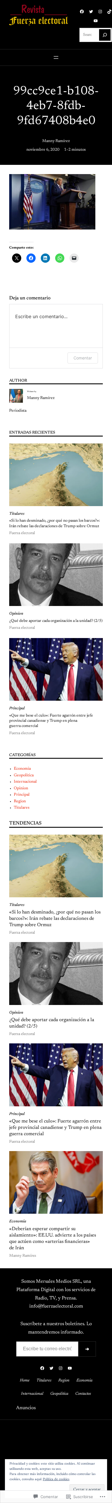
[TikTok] (109, 11)
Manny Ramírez (56, 141)
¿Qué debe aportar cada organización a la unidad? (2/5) (56, 621)
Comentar (83, 357)
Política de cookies (56, 1479)
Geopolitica (24, 775)
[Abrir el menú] (56, 57)
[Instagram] (100, 11)
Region (20, 801)
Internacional (25, 782)
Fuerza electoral (22, 533)
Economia (22, 769)
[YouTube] (95, 20)
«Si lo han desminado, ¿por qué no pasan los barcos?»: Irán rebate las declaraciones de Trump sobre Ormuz (54, 523)
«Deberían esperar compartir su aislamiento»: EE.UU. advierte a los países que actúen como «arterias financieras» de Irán (52, 1238)
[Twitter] (91, 11)
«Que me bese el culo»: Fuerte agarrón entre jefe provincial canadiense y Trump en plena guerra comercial (51, 721)
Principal (17, 708)
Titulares (16, 514)
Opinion (16, 614)
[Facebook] (82, 11)
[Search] (105, 35)
